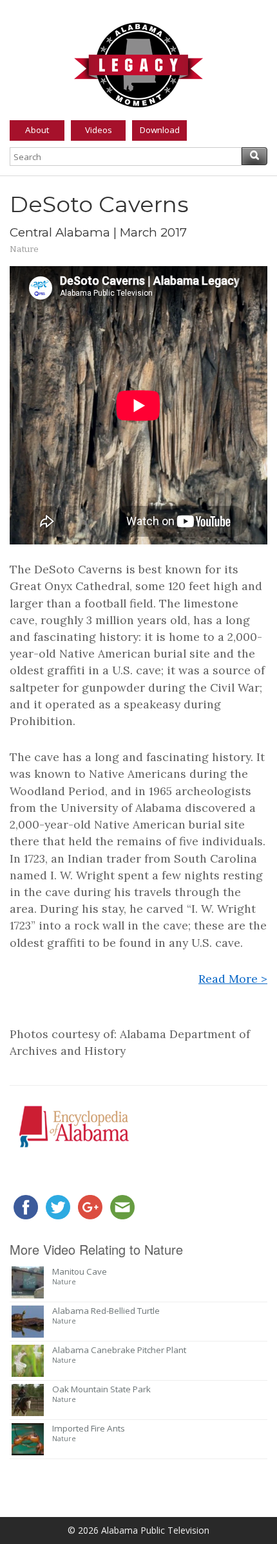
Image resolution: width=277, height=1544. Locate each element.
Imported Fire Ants (88, 1428)
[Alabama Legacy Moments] (138, 62)
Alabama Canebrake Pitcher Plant (119, 1350)
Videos (98, 130)
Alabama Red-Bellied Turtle (106, 1310)
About (37, 130)
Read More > (232, 978)
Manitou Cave (79, 1271)
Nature (24, 249)
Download (160, 130)
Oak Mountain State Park (101, 1389)
